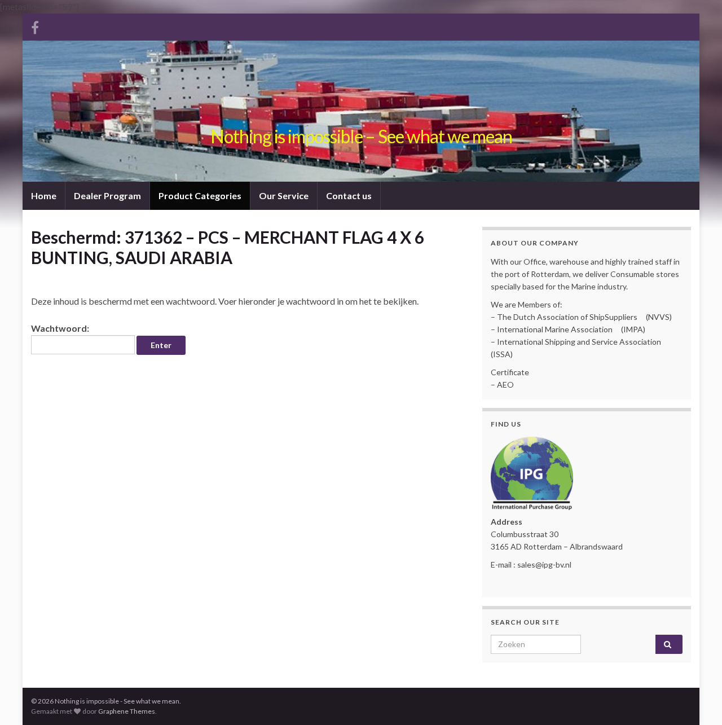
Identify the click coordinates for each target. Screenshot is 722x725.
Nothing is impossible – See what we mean (361, 136)
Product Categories (200, 195)
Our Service (284, 195)
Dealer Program (107, 195)
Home (43, 195)
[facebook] (35, 25)
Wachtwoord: (60, 328)
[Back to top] (697, 700)
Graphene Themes (126, 711)
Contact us (349, 195)
